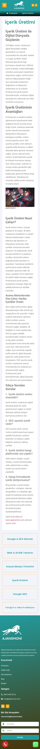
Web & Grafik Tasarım (20, 552)
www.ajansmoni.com (15, 520)
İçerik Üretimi (20, 580)
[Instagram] (36, 5)
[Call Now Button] (5, 744)
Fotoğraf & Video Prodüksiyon (20, 607)
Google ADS (20, 594)
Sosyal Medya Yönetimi (20, 566)
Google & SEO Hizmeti (20, 539)
